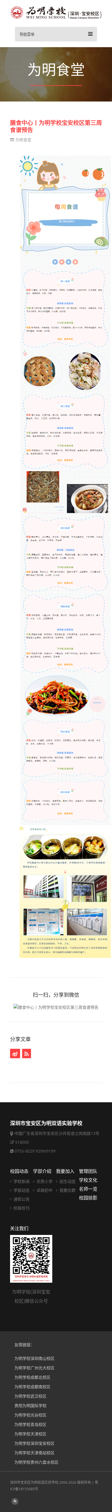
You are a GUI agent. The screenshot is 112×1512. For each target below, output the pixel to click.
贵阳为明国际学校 (30, 1405)
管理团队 (88, 1171)
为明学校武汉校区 (30, 1396)
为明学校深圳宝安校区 (34, 1443)
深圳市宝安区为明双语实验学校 (34, 1482)
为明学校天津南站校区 (34, 1452)
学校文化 (88, 1180)
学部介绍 (42, 1171)
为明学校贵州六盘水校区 (36, 1462)
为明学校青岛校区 (30, 1424)
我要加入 (65, 1171)
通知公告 (21, 1199)
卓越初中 (44, 1190)
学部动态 (21, 1190)
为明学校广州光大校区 (34, 1367)
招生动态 (67, 1181)
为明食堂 (22, 139)
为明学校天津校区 (30, 1434)
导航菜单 (27, 34)
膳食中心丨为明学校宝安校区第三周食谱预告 (56, 126)
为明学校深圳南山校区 (34, 1358)
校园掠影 (88, 1198)
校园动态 (19, 1171)
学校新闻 (21, 1181)
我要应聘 (67, 1190)
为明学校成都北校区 (32, 1377)
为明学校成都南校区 (32, 1386)
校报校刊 (21, 1208)
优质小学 (44, 1181)
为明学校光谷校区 (30, 1415)
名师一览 (88, 1189)
